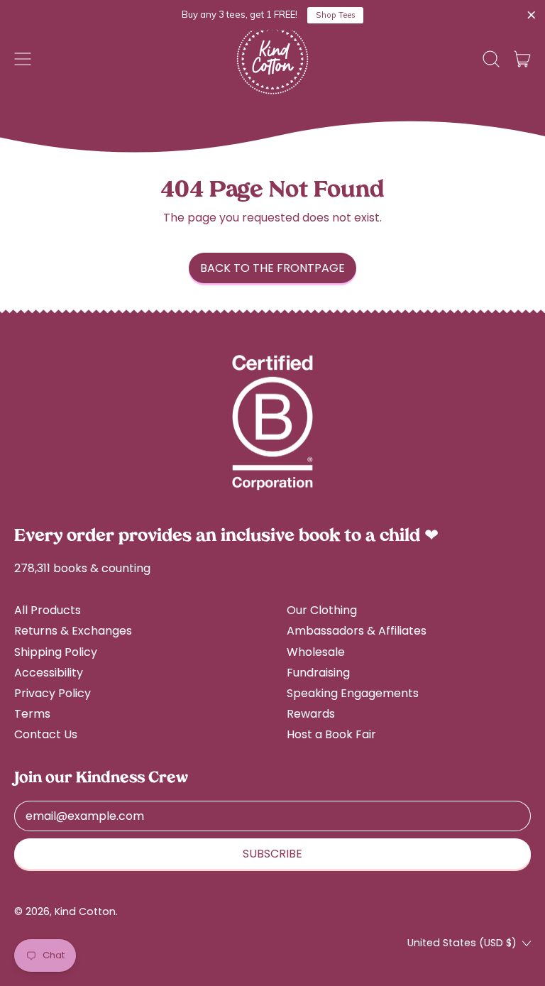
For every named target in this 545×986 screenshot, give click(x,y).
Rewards (311, 714)
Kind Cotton (85, 911)
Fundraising (318, 672)
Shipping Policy (55, 652)
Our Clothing (322, 610)
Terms (32, 714)
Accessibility (48, 672)
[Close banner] (531, 16)
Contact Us (45, 734)
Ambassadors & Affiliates (356, 631)
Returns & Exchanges (73, 631)
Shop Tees (336, 15)
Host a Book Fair (331, 734)
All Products (47, 610)
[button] (491, 59)
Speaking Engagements (353, 693)
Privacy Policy (52, 693)
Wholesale (316, 652)
